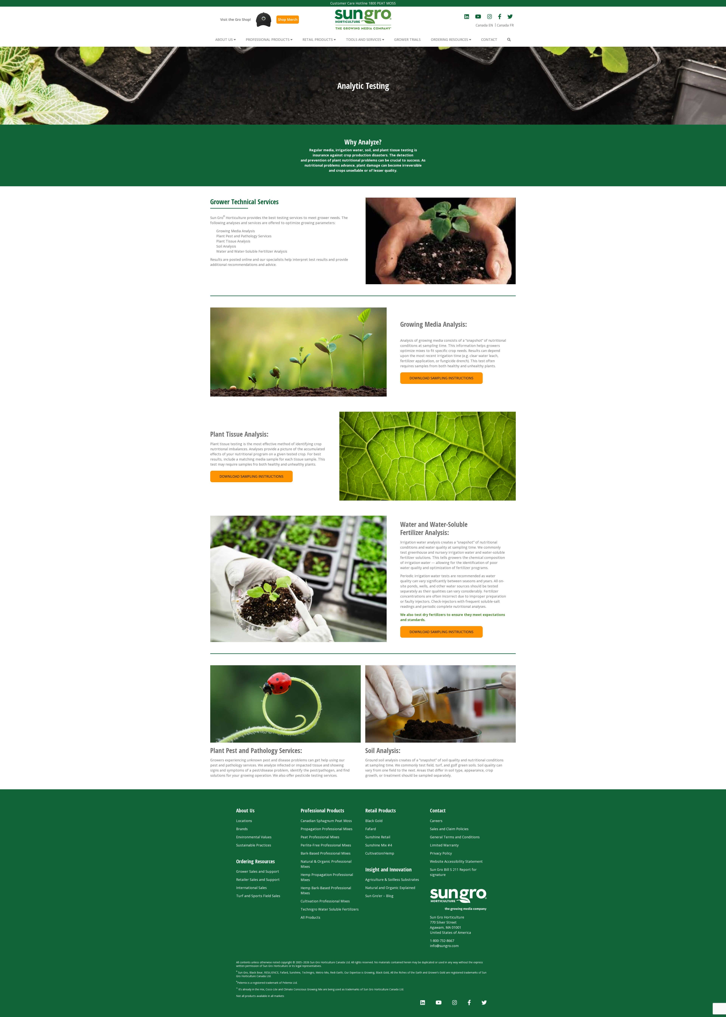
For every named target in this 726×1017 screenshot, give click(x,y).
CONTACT (489, 39)
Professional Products (322, 810)
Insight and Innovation (388, 869)
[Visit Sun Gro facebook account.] (499, 16)
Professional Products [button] (268, 39)
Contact (438, 810)
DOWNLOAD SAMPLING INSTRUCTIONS (441, 378)
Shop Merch (287, 19)
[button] (509, 39)
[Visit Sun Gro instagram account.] (489, 16)
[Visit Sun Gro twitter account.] (510, 16)
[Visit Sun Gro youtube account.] (478, 16)
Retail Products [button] (318, 39)
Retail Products (380, 810)
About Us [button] (224, 39)
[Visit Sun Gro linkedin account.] (466, 16)
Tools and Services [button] (364, 39)
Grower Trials (407, 39)
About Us (245, 810)
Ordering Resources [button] (450, 39)
